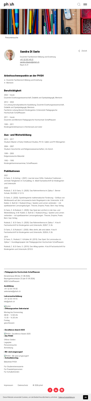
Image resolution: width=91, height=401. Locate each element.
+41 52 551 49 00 (10, 289)
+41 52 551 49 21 (26, 59)
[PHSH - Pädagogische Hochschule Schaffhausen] (9, 5)
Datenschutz (23, 385)
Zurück (84, 51)
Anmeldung (8, 348)
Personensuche (10, 345)
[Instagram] (61, 390)
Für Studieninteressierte (13, 366)
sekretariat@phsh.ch (12, 291)
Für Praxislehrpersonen (13, 369)
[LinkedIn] (56, 390)
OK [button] (85, 397)
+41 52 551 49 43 (10, 299)
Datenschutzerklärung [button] (66, 397)
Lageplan (7, 342)
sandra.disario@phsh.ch (29, 62)
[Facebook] (50, 390)
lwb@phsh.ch (9, 301)
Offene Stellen (10, 340)
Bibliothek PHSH (10, 362)
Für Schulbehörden (11, 372)
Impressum (8, 385)
